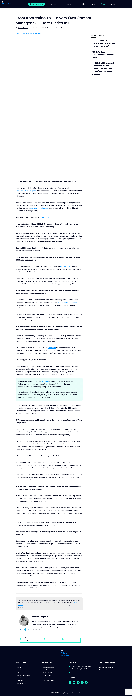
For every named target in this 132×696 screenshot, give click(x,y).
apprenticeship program (67, 302)
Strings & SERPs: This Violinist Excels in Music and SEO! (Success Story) (103, 44)
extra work (52, 348)
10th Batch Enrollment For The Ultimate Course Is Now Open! (103, 55)
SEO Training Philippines (39, 208)
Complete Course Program (26, 191)
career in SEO (44, 217)
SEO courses (65, 266)
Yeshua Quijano (23, 28)
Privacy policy (77, 693)
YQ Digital (45, 381)
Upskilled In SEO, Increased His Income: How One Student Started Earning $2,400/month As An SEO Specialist (103, 68)
